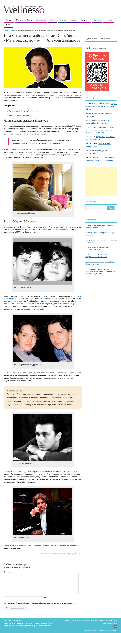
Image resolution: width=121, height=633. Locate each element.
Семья (53, 20)
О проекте (85, 630)
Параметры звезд (24, 20)
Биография (41, 20)
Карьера (97, 20)
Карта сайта (113, 630)
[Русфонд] (97, 91)
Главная (6, 30)
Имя (45, 598)
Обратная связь (102, 630)
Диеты (8, 25)
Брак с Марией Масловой (19, 115)
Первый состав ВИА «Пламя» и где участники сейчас (101, 106)
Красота (73, 20)
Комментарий (8, 572)
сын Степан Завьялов (48, 298)
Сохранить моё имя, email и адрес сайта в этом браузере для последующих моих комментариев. (40, 603)
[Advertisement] (101, 181)
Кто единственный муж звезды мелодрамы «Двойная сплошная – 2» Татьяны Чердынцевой (100, 271)
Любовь (108, 20)
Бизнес (63, 20)
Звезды (9, 20)
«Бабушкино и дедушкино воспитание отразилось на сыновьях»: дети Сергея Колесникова (100, 129)
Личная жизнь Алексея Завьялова (23, 111)
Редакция (93, 630)
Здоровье (85, 20)
